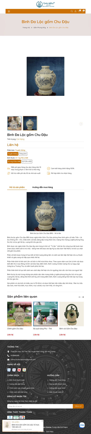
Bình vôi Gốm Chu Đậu (68, 328)
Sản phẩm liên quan (22, 296)
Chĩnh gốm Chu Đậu (15, 328)
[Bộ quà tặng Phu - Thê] (45, 314)
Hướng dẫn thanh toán (57, 384)
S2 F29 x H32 (27, 161)
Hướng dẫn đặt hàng (17, 384)
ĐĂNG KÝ (78, 406)
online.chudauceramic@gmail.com (23, 360)
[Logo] (45, 4)
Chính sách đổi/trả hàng (18, 392)
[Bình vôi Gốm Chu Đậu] (71, 314)
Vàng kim (23, 154)
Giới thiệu (49, 431)
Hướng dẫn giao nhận (57, 388)
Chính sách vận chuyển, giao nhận (21, 388)
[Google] (24, 370)
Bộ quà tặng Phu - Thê (42, 328)
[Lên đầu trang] (88, 431)
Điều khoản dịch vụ (56, 392)
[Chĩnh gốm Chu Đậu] (19, 314)
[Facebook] (14, 370)
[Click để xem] (45, 76)
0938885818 (15, 356)
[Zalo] (9, 370)
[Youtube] (19, 370)
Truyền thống (13, 154)
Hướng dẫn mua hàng (57, 380)
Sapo (65, 427)
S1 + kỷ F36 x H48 (14, 161)
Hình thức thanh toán (17, 380)
